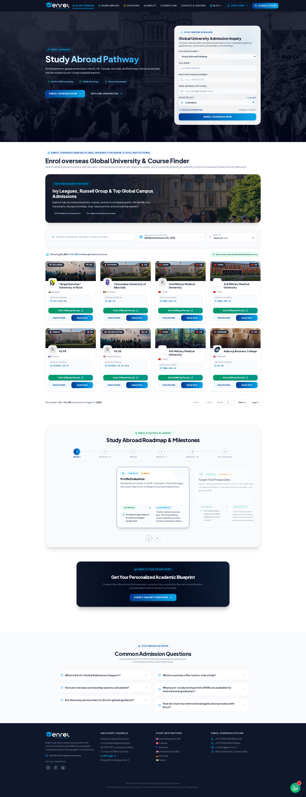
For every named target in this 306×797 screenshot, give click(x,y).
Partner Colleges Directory (115, 739)
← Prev (209, 402)
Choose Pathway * (189, 51)
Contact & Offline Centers (114, 751)
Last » (255, 402)
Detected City (187, 98)
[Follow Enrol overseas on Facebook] (55, 767)
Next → (242, 402)
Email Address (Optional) (193, 86)
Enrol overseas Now (217, 116)
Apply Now (82, 318)
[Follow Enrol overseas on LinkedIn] (63, 767)
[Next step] (157, 538)
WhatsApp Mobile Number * (193, 74)
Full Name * (185, 63)
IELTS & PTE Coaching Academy (117, 747)
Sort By (217, 235)
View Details (59, 318)
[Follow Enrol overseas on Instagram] (48, 767)
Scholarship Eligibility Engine (115, 743)
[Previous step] (149, 538)
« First (195, 402)
